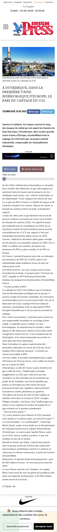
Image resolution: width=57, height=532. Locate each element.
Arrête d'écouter (33, 169)
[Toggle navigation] (6, 27)
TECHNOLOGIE (8, 111)
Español (27, 2)
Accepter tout (43, 526)
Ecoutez (11, 169)
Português (28, 6)
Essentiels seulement (18, 526)
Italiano (49, 2)
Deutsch (8, 2)
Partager (35, 111)
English (18, 2)
